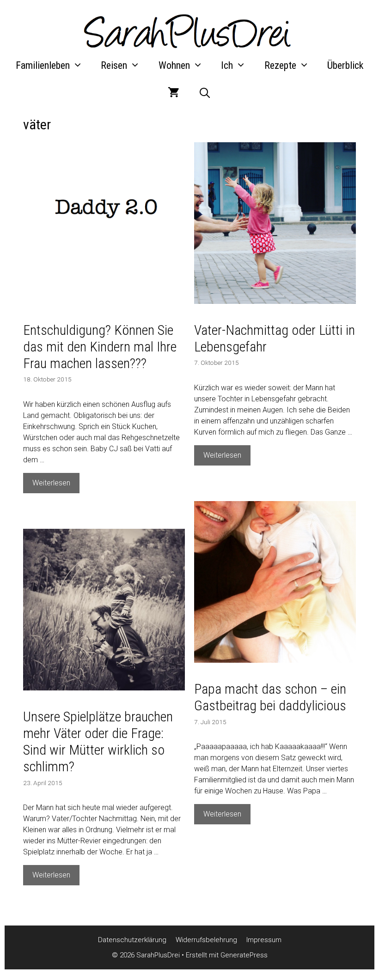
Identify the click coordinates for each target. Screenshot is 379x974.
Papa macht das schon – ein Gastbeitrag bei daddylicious (270, 697)
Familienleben (43, 65)
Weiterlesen (55, 485)
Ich (227, 65)
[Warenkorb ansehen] (174, 93)
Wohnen (174, 65)
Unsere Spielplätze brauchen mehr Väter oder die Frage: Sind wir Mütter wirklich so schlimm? (98, 741)
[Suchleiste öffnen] (204, 93)
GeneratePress (244, 955)
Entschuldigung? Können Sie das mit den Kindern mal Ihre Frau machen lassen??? (100, 346)
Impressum (263, 940)
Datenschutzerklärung (132, 940)
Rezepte (280, 65)
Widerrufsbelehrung (206, 940)
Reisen (114, 65)
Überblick (345, 65)
